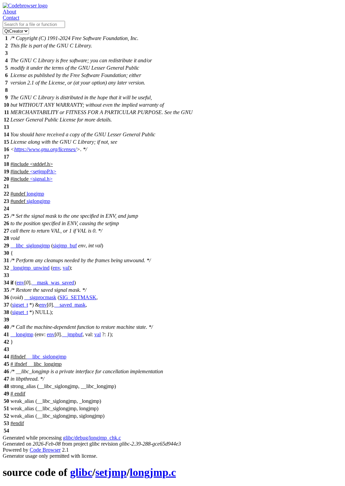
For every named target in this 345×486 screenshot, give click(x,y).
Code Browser (45, 450)
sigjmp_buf (65, 245)
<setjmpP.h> (43, 171)
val (66, 268)
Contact (11, 18)
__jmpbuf (72, 334)
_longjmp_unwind (30, 268)
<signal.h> (41, 179)
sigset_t (20, 305)
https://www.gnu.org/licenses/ (45, 149)
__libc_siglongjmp (30, 245)
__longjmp (21, 334)
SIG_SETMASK (77, 297)
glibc (81, 472)
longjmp (35, 194)
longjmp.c (153, 472)
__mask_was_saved (53, 282)
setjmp (111, 472)
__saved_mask (70, 305)
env (56, 268)
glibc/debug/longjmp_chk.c (92, 438)
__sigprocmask (40, 297)
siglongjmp (38, 201)
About (9, 11)
